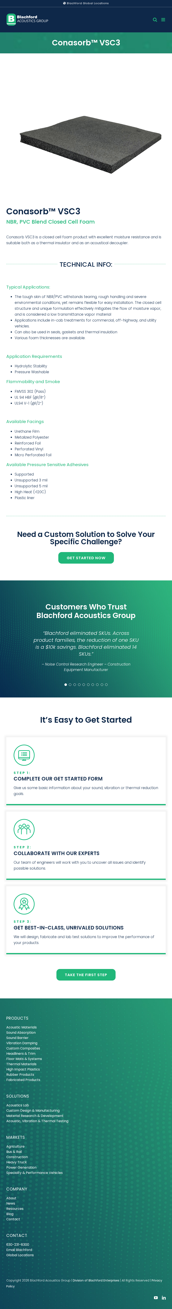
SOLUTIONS (17, 1096)
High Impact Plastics (23, 1069)
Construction (17, 1157)
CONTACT (16, 1235)
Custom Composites (23, 1048)
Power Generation (21, 1167)
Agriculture (15, 1146)
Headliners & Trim (20, 1053)
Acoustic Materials (21, 1027)
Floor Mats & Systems (24, 1058)
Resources (14, 1208)
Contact (13, 1219)
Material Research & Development (35, 1115)
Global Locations (20, 1255)
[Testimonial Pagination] (65, 684)
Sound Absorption (21, 1032)
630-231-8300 (17, 1244)
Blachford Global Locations (87, 3)
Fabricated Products (23, 1079)
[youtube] (156, 1298)
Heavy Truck (16, 1162)
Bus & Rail (14, 1151)
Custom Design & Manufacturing (33, 1110)
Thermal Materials (21, 1064)
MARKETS (15, 1137)
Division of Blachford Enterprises (96, 1280)
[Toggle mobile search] (155, 19)
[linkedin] (164, 1298)
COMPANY (16, 1189)
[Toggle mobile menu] (163, 19)
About (11, 1198)
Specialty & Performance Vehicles (34, 1172)
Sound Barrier (17, 1037)
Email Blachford (19, 1249)
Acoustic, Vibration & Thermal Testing (37, 1121)
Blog (9, 1213)
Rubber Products (20, 1074)
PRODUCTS (17, 1018)
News (10, 1203)
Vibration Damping (21, 1043)
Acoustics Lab (17, 1105)
